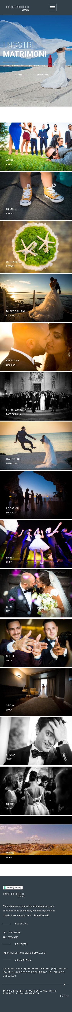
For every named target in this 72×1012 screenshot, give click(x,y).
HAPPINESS (13, 459)
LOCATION (12, 508)
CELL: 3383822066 (11, 932)
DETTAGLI (12, 261)
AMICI (10, 160)
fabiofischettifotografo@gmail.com (24, 953)
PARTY (10, 557)
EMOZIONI (12, 360)
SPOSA (10, 705)
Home (19, 74)
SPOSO (10, 754)
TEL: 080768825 (10, 937)
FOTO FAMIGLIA (16, 409)
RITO (9, 606)
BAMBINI (11, 209)
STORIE (10, 804)
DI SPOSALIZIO (15, 311)
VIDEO (10, 853)
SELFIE (10, 656)
